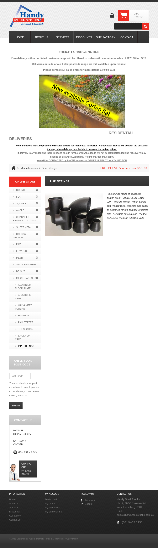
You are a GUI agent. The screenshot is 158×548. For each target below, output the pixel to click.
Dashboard (51, 499)
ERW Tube (22, 251)
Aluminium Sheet (23, 297)
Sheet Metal (24, 227)
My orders (50, 503)
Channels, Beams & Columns (24, 219)
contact (126, 37)
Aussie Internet (36, 539)
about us (41, 37)
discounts (84, 37)
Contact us (14, 519)
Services (13, 507)
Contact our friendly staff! (27, 469)
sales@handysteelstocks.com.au (135, 514)
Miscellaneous (29, 168)
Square (21, 203)
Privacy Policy (71, 539)
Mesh (19, 258)
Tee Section (25, 329)
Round (20, 190)
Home (12, 499)
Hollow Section (19, 236)
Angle (20, 210)
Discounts (14, 511)
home (20, 37)
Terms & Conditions (54, 539)
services (62, 37)
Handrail (24, 315)
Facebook (90, 500)
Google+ (89, 504)
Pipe (18, 244)
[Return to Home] (13, 168)
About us (13, 503)
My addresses (52, 507)
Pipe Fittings (26, 346)
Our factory (15, 515)
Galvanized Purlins (23, 307)
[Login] (112, 16)
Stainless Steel (26, 264)
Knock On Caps (22, 338)
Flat (19, 196)
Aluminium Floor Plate (23, 287)
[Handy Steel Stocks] (27, 15)
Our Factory (105, 37)
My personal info (53, 511)
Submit (16, 405)
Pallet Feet (25, 322)
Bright (20, 271)
